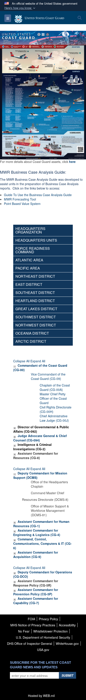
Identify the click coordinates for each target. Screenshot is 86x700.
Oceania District (32, 333)
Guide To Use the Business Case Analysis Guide (38, 195)
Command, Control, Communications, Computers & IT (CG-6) (42, 543)
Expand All (37, 361)
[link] (14, 365)
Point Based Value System (22, 203)
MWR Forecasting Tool (20, 199)
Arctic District (30, 341)
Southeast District (35, 292)
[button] (20, 8)
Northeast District (35, 276)
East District (28, 284)
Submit (67, 675)
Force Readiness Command (32, 250)
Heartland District (35, 300)
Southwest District (35, 316)
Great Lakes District (36, 308)
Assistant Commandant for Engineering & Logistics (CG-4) (36, 532)
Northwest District (35, 325)
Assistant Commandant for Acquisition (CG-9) (35, 554)
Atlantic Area (29, 259)
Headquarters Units (36, 240)
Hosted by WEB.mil (41, 695)
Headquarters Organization (30, 230)
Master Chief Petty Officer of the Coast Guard (53, 398)
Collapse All (21, 361)
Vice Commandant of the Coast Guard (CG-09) (48, 376)
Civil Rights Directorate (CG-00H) (55, 409)
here (72, 161)
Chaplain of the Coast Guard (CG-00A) (55, 387)
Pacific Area (27, 268)
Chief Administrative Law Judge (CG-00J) (54, 418)
